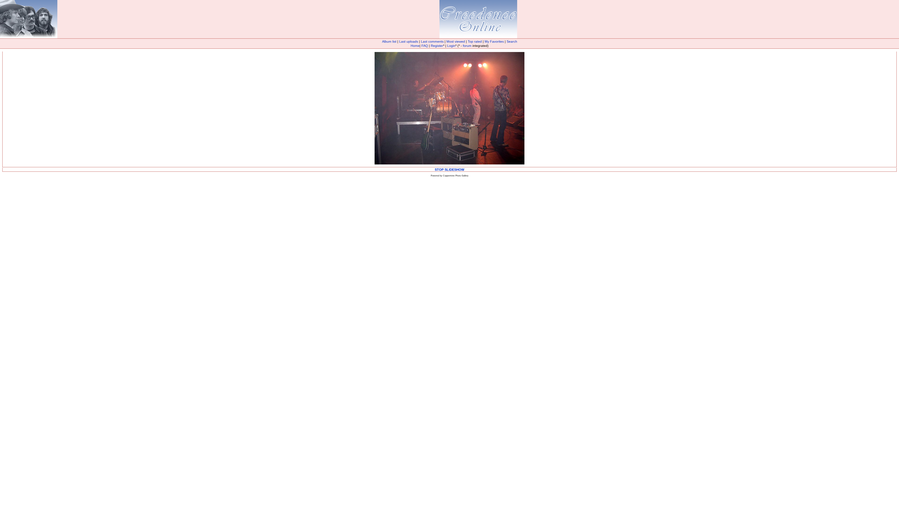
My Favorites (494, 41)
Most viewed (455, 41)
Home (415, 46)
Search (512, 41)
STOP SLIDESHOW (449, 169)
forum (467, 46)
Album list (389, 41)
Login (451, 46)
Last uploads (408, 41)
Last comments (432, 41)
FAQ (424, 46)
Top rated (475, 41)
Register (437, 46)
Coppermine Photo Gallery (455, 176)
